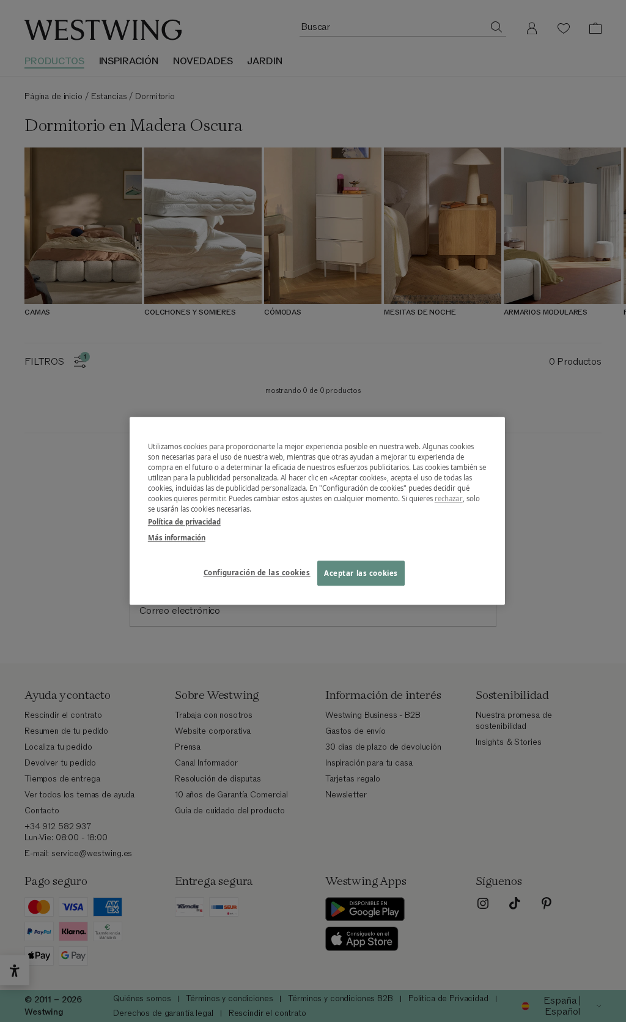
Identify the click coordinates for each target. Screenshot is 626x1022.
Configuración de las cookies (257, 572)
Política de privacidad (184, 522)
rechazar (449, 499)
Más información (176, 537)
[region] (317, 511)
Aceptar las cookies (361, 573)
